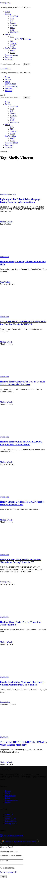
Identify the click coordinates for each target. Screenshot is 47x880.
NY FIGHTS (5, 3)
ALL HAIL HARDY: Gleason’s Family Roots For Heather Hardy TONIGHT (23, 323)
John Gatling (5, 282)
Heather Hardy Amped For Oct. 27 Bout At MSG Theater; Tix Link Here (22, 383)
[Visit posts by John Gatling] (3, 280)
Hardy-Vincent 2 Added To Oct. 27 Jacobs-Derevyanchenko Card (22, 503)
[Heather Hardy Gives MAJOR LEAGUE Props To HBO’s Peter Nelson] (23, 434)
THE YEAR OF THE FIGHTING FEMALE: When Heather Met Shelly (23, 743)
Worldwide (4, 194)
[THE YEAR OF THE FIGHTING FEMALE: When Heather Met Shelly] (23, 735)
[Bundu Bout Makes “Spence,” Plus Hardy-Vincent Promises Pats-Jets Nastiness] (23, 675)
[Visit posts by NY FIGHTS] (3, 580)
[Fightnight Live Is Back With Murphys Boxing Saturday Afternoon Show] (23, 192)
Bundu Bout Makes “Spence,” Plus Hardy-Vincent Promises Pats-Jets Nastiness (22, 683)
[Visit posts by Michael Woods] (3, 219)
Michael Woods (6, 222)
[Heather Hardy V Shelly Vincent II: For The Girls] (23, 254)
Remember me (9, 868)
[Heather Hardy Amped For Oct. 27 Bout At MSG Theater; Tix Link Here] (23, 374)
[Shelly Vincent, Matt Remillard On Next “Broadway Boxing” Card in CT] (23, 552)
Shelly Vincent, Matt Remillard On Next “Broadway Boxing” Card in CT (20, 561)
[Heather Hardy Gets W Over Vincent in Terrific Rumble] (23, 615)
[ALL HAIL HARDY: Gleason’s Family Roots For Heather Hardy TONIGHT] (23, 314)
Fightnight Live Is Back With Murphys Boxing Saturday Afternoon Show (20, 200)
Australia (12, 194)
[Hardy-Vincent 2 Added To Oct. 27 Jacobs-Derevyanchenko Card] (23, 494)
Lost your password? (8, 872)
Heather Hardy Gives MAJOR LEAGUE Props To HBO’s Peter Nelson (21, 443)
